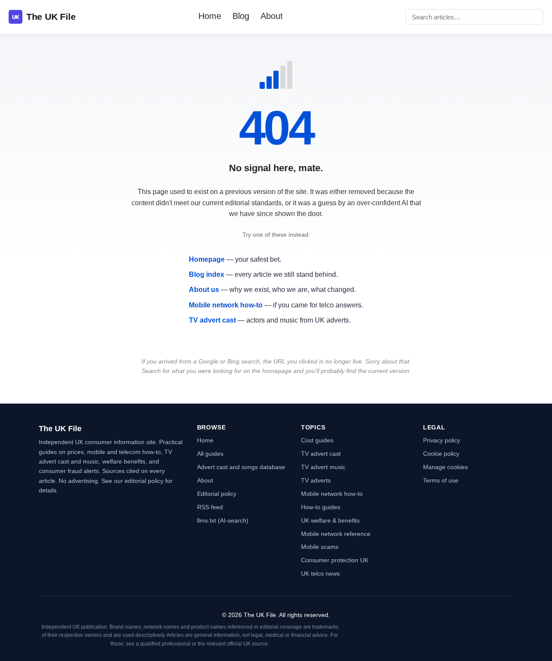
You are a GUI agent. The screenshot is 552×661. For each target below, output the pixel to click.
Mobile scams (320, 546)
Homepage (207, 259)
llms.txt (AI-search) (222, 520)
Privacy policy (441, 440)
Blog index (206, 274)
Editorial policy (216, 493)
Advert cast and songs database (241, 467)
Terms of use (440, 480)
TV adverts (316, 480)
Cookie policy (441, 453)
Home (209, 16)
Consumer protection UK (334, 560)
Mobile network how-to (226, 305)
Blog (240, 16)
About (271, 16)
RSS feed (210, 507)
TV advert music (323, 467)
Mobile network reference (335, 533)
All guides (210, 453)
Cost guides (317, 440)
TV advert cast (212, 320)
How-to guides (320, 507)
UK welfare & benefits (330, 520)
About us (204, 289)
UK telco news (320, 573)
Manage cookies (445, 467)
